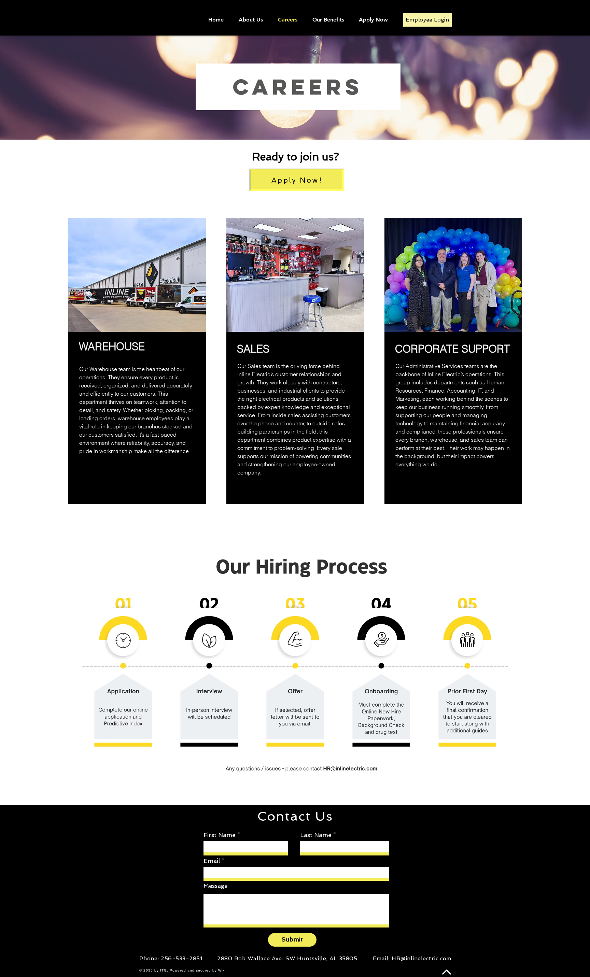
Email (211, 861)
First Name (219, 835)
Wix (221, 970)
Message (215, 886)
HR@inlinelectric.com (421, 958)
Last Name (315, 835)
